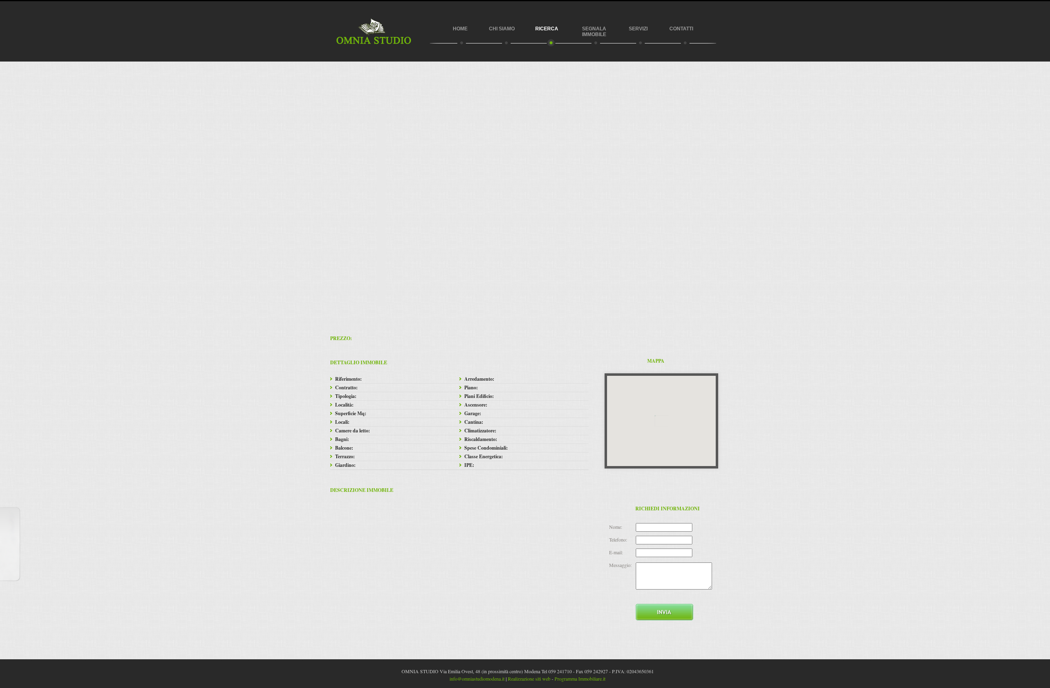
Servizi (638, 29)
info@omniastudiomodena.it (477, 678)
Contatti (681, 29)
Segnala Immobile (594, 31)
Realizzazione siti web (529, 678)
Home (460, 29)
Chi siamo (501, 29)
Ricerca (546, 29)
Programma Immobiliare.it (580, 678)
